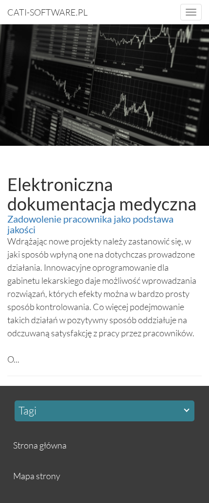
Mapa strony (36, 475)
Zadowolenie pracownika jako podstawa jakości (90, 224)
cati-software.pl (47, 12)
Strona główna (40, 445)
